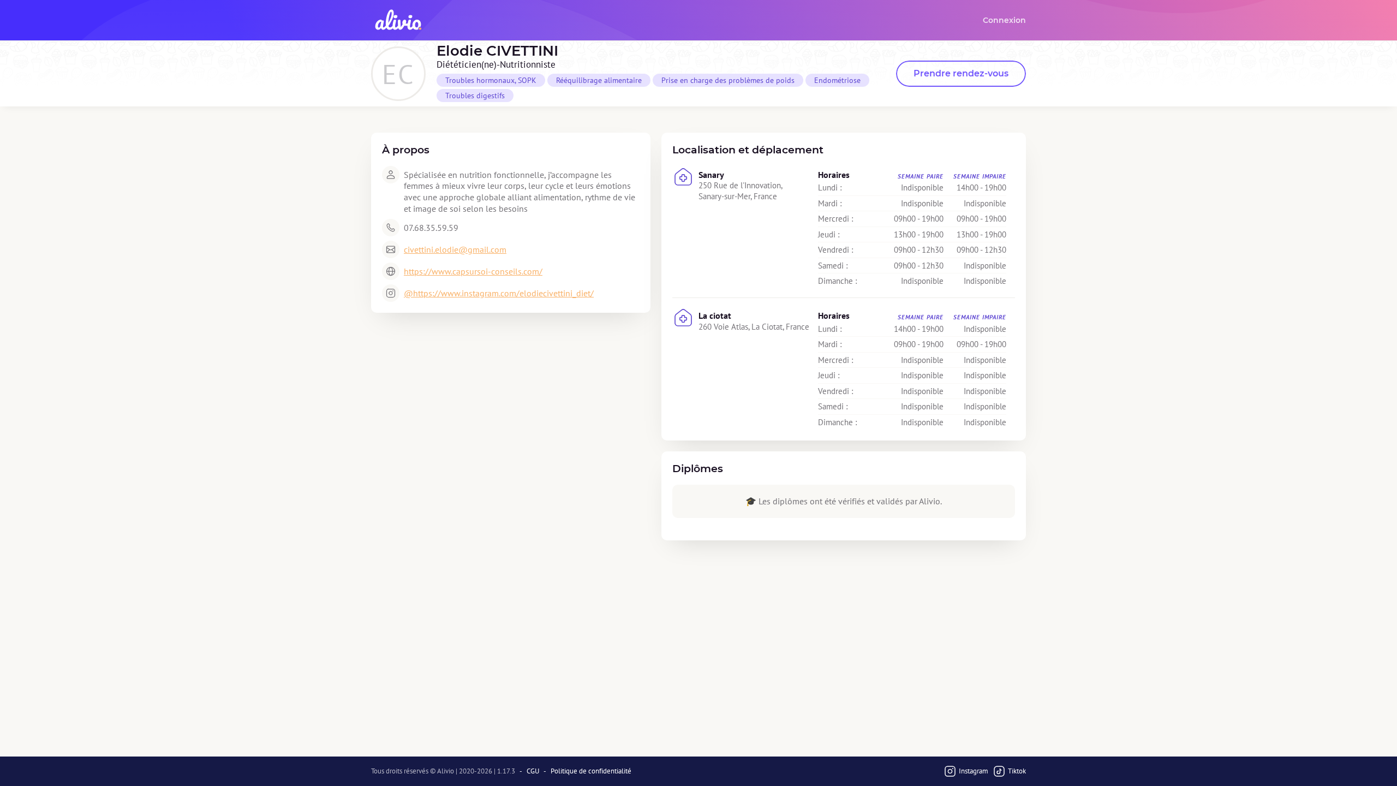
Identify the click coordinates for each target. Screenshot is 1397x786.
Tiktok (1017, 771)
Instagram (973, 771)
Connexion (1004, 20)
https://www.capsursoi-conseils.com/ (473, 271)
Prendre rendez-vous (961, 73)
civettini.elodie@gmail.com (455, 249)
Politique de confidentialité (591, 771)
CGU (533, 771)
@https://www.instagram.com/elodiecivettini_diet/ (499, 293)
